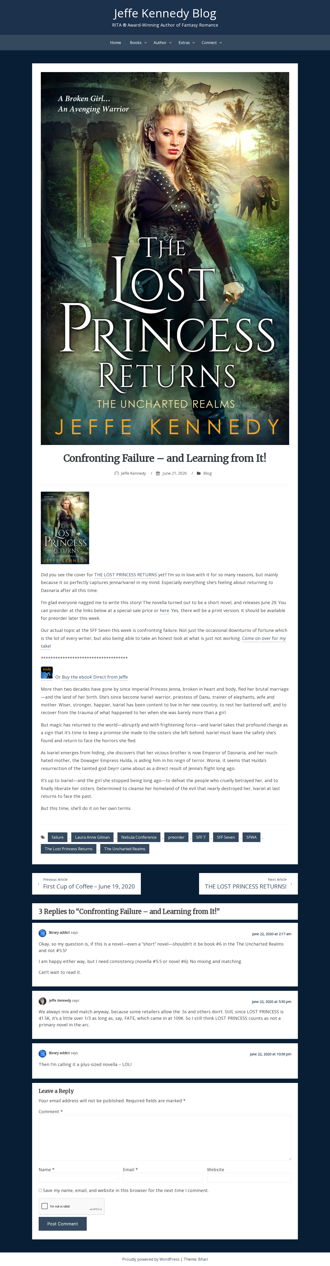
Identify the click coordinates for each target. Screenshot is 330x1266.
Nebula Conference (139, 837)
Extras (184, 42)
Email (130, 1169)
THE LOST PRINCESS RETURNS (125, 574)
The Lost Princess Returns (69, 848)
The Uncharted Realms (124, 848)
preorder (176, 837)
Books (136, 42)
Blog (207, 473)
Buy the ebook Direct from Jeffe (95, 677)
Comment (51, 1111)
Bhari (203, 1259)
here (164, 610)
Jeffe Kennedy (133, 473)
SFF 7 (200, 837)
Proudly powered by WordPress (151, 1259)
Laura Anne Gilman (92, 837)
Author (160, 42)
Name (47, 1169)
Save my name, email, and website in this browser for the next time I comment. (126, 1190)
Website (215, 1169)
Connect (209, 42)
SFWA (251, 837)
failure (58, 837)
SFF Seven (226, 837)
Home (115, 42)
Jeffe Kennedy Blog (165, 13)
